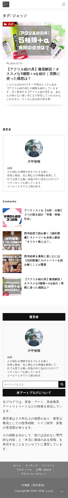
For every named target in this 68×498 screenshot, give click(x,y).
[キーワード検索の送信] (62, 384)
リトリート (48, 465)
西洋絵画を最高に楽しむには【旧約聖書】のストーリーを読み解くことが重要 (43, 260)
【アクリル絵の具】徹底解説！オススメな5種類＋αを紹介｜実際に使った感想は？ (44, 283)
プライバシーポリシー (34, 473)
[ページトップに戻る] (61, 491)
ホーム (17, 465)
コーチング (31, 465)
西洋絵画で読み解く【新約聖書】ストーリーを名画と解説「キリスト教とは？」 (42, 237)
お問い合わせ (43, 469)
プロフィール (24, 469)
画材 (10, 24)
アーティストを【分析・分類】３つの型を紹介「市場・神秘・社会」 (43, 214)
